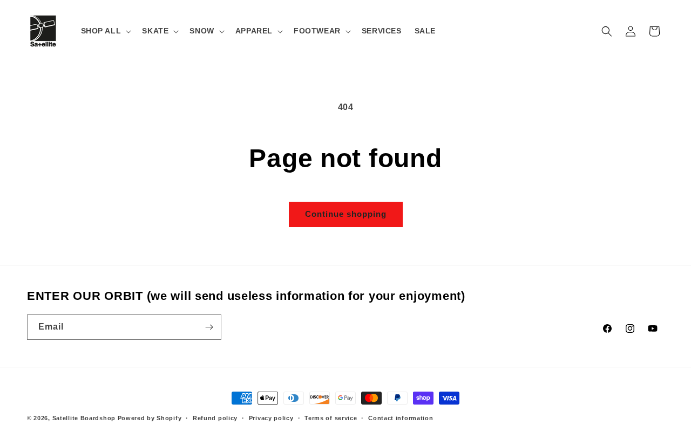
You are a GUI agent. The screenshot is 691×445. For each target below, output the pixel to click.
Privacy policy (271, 418)
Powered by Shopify (150, 418)
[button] (105, 30)
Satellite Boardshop (84, 418)
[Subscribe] (209, 327)
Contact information (400, 418)
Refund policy (215, 418)
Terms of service (330, 418)
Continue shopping (346, 213)
